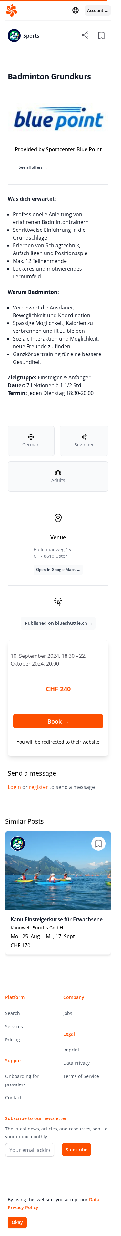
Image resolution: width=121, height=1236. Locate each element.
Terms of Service (81, 1076)
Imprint (71, 1050)
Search (12, 1013)
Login (15, 787)
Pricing (12, 1040)
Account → (97, 10)
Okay (17, 1222)
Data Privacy (76, 1063)
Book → (58, 721)
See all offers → (33, 167)
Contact (13, 1098)
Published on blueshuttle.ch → (59, 623)
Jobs (67, 1013)
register (39, 787)
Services (14, 1026)
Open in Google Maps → (58, 569)
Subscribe (76, 1149)
